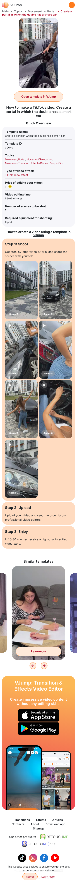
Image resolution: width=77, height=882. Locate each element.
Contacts (18, 824)
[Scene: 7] (21, 469)
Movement (35, 11)
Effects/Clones (39, 163)
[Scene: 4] (55, 350)
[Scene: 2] (55, 290)
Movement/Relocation (39, 159)
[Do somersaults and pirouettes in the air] (24, 777)
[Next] (44, 665)
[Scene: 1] (21, 290)
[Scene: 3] (21, 350)
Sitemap (38, 828)
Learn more (38, 651)
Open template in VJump (38, 96)
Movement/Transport (17, 163)
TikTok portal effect (16, 174)
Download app (55, 824)
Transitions (22, 820)
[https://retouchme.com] (54, 836)
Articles (57, 820)
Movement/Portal (15, 159)
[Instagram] (33, 857)
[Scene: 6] (55, 409)
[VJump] (12, 5)
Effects (41, 820)
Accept (30, 876)
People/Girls (56, 163)
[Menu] (72, 5)
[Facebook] (44, 857)
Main (5, 11)
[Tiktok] (22, 857)
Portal (51, 11)
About (35, 824)
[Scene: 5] (21, 409)
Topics (18, 11)
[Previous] (33, 665)
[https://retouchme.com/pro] (38, 844)
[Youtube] (55, 857)
